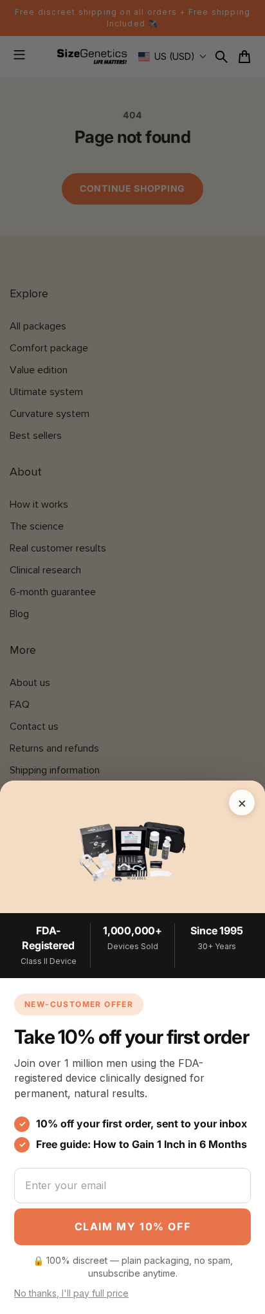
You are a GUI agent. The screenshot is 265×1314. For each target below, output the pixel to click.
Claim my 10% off (133, 1226)
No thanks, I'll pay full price (71, 1293)
